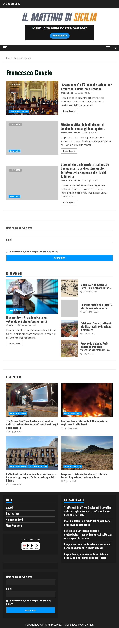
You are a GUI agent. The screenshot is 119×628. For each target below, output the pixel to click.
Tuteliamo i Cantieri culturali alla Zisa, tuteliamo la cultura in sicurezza (69, 328)
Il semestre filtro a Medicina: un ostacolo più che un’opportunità (32, 296)
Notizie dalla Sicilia (17, 413)
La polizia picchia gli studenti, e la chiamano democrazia (69, 308)
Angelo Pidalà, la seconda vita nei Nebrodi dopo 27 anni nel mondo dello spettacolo (86, 556)
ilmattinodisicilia (71, 132)
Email (9, 239)
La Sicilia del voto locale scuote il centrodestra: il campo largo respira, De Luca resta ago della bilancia (32, 453)
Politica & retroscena (18, 111)
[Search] (115, 48)
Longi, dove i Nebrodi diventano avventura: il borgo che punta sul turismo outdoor (87, 453)
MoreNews (70, 624)
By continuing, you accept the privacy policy (33, 251)
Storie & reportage (72, 466)
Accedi (9, 507)
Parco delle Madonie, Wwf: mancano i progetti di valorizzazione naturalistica (69, 348)
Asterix (12, 325)
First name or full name (19, 227)
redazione (68, 93)
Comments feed (14, 519)
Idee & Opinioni (16, 310)
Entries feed (12, 513)
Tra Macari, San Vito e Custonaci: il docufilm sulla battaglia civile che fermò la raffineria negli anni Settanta (32, 400)
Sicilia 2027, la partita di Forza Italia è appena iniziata (69, 288)
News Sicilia (14, 151)
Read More (69, 111)
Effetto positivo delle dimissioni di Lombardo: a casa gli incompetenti (32, 138)
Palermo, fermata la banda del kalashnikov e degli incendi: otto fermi (87, 400)
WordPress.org (14, 525)
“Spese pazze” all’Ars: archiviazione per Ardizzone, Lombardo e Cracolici (32, 98)
